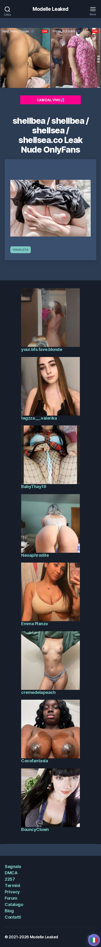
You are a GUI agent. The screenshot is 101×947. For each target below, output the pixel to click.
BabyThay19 (33, 486)
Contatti (13, 917)
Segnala (13, 866)
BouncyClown (35, 829)
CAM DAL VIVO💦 (50, 100)
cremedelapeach (38, 692)
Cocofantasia (34, 760)
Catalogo (14, 904)
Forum (11, 898)
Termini (12, 885)
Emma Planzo (34, 623)
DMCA (11, 872)
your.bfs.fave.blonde (41, 349)
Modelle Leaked (51, 9)
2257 (10, 879)
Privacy (12, 891)
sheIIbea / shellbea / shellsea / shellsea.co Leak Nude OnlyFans (50, 135)
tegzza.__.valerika (39, 418)
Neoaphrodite (35, 555)
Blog (9, 910)
